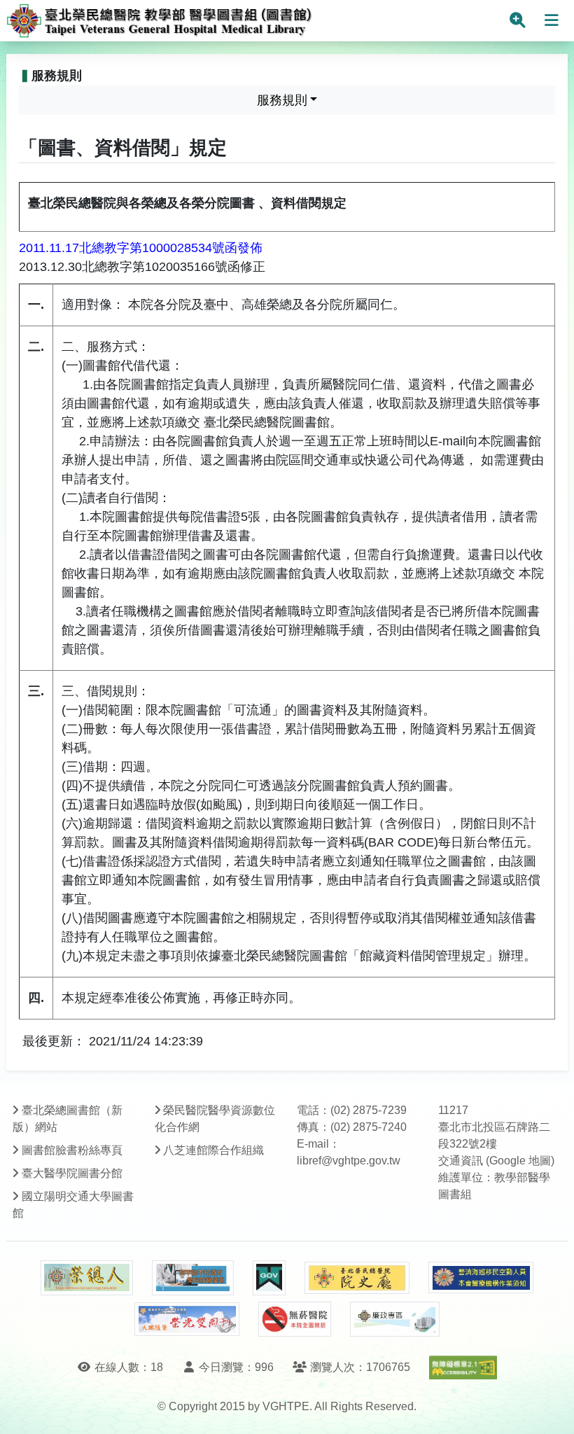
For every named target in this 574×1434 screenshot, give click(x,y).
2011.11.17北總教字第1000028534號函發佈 (140, 248)
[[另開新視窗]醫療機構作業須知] (480, 1277)
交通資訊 (460, 1161)
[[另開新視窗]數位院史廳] (357, 1278)
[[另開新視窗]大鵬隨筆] (186, 1319)
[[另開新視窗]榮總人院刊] (87, 1277)
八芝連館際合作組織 (213, 1150)
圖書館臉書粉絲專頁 (72, 1150)
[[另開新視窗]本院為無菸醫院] (294, 1319)
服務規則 (282, 100)
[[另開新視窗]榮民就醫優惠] (192, 1277)
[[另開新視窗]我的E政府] (269, 1277)
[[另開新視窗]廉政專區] (394, 1319)
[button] (550, 1409)
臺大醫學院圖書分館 (72, 1173)
